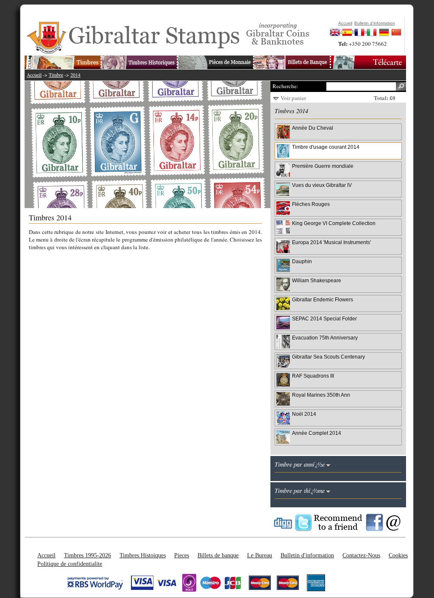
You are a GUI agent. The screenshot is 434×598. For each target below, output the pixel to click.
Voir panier (293, 98)
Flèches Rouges (311, 204)
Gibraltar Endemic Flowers (322, 299)
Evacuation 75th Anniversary (325, 337)
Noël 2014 (304, 414)
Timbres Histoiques (143, 555)
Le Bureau (259, 555)
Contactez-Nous (361, 555)
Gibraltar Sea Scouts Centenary (328, 356)
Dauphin (302, 261)
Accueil (34, 75)
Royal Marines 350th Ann (321, 395)
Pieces (181, 555)
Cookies (398, 555)
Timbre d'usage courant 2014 (325, 147)
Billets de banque (218, 555)
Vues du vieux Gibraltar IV (322, 185)
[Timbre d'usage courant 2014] (152, 144)
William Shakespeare (316, 280)
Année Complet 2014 (316, 433)
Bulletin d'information (307, 555)
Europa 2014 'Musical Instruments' (331, 242)
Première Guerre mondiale (322, 166)
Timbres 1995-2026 (87, 555)
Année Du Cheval (312, 128)
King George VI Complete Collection (334, 223)
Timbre (56, 75)
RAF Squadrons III (313, 375)
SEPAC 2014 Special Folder (324, 318)
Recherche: (285, 86)
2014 (75, 75)
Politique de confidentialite (69, 563)
